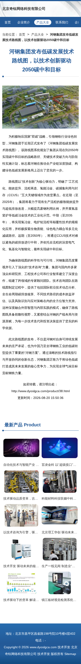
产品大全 (42, 22)
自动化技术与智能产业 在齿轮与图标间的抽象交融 (38, 464)
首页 (7, 22)
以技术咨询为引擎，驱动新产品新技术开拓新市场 (38, 532)
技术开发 (64, 647)
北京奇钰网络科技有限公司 (23, 9)
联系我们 (62, 22)
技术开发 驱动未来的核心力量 (24, 566)
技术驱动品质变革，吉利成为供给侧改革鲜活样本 (38, 498)
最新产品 (13, 424)
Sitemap (70, 654)
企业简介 (23, 22)
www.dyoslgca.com (43, 647)
